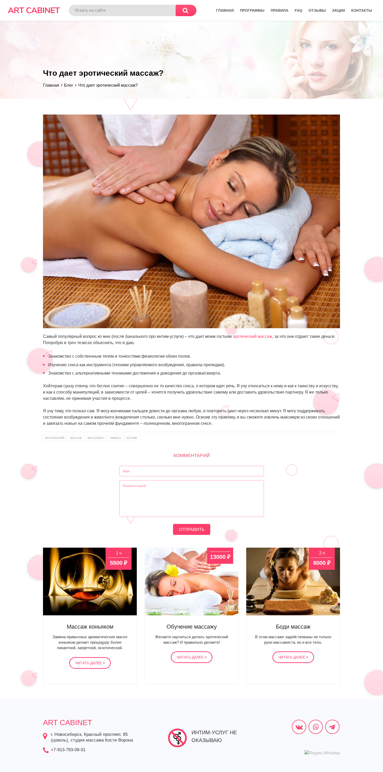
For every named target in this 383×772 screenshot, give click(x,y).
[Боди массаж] (293, 581)
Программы (252, 10)
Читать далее (89, 663)
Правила (279, 10)
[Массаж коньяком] (90, 581)
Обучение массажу (191, 626)
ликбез (115, 437)
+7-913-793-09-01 (68, 749)
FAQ (298, 10)
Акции (338, 10)
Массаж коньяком (90, 626)
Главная (225, 10)
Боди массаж (293, 626)
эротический (54, 437)
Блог (68, 85)
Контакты (361, 10)
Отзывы (317, 10)
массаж (76, 437)
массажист (96, 437)
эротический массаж (252, 336)
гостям (131, 437)
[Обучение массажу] (191, 581)
